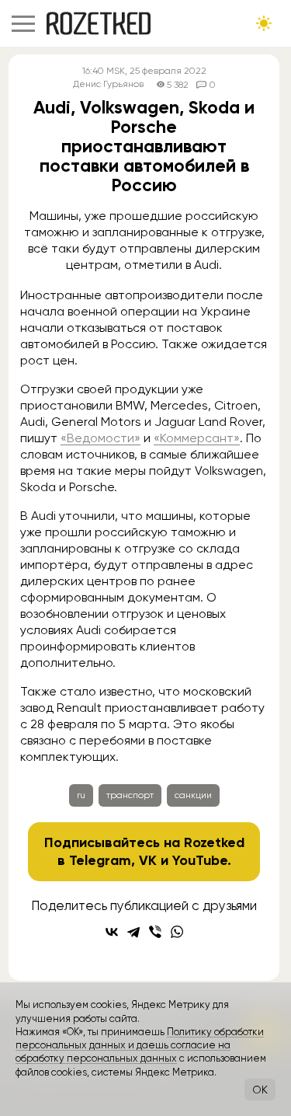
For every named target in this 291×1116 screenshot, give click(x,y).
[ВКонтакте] (111, 931)
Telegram (100, 860)
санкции (193, 795)
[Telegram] (133, 931)
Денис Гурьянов (108, 84)
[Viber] (155, 931)
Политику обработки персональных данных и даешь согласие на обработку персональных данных (140, 1045)
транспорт (130, 795)
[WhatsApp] (177, 931)
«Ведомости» (100, 438)
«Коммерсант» (197, 438)
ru (81, 795)
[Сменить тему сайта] (263, 23)
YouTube (199, 860)
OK (260, 1089)
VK (148, 860)
